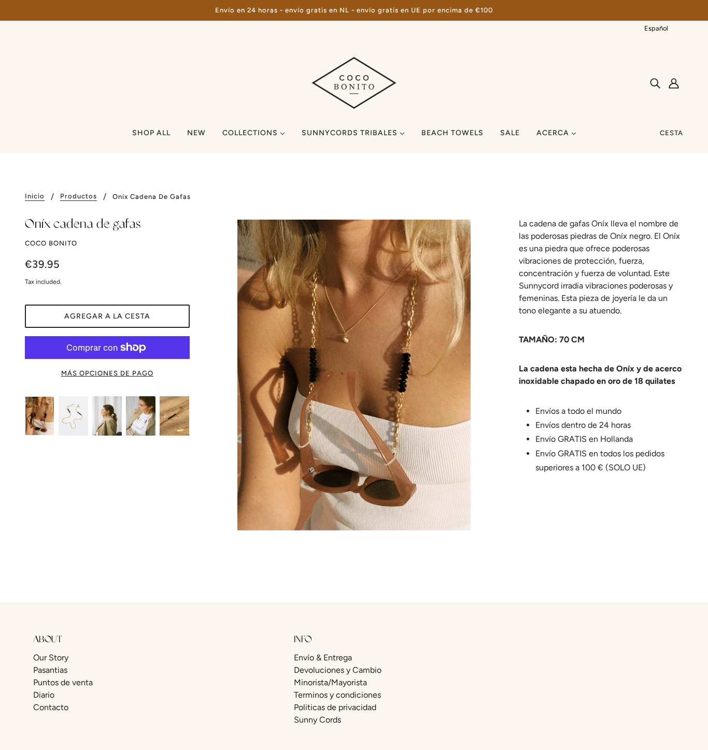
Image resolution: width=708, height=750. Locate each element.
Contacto (50, 707)
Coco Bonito (51, 243)
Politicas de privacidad (335, 707)
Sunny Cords (317, 720)
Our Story (50, 657)
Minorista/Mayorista (330, 682)
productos (78, 196)
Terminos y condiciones (337, 695)
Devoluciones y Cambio (337, 670)
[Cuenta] (673, 83)
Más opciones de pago (107, 373)
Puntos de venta (63, 682)
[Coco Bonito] (354, 82)
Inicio (35, 196)
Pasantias (50, 670)
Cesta (671, 133)
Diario (43, 695)
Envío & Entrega (323, 657)
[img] (655, 83)
